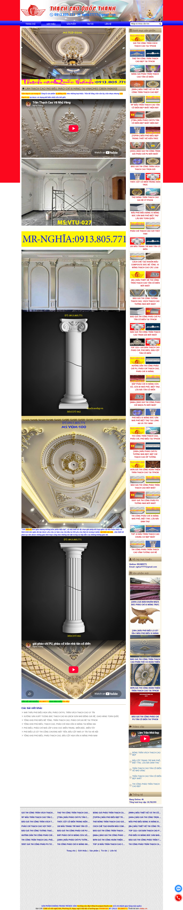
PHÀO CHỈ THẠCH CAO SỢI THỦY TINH (145, 232)
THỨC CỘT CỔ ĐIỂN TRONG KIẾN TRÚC (145, 183)
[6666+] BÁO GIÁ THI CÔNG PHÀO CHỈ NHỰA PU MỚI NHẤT (145, 403)
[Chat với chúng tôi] (178, 888)
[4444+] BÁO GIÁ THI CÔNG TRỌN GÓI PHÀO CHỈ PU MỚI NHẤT (145, 152)
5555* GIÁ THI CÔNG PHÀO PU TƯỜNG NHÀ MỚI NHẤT (145, 501)
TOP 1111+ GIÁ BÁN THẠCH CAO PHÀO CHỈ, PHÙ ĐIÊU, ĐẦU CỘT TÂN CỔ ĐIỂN (145, 350)
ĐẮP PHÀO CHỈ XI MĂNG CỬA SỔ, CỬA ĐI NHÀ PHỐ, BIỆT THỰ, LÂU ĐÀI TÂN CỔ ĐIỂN (145, 387)
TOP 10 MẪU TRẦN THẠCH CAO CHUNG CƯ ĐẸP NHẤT (145, 535)
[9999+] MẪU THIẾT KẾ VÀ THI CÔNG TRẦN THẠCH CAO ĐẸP (145, 90)
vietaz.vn (143, 908)
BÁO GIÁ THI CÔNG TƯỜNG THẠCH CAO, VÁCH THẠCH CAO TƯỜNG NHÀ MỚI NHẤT (145, 301)
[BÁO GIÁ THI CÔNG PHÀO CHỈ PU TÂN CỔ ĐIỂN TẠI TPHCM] (145, 675)
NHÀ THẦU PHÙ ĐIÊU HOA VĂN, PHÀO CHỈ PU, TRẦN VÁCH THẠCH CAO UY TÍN (59, 712)
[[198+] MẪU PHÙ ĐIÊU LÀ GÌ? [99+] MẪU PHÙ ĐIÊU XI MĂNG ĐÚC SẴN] (145, 589)
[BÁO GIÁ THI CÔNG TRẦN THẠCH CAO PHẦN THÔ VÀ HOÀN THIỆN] (145, 617)
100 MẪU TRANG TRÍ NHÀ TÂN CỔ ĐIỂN (145, 247)
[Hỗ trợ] (178, 897)
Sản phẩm (71, 23)
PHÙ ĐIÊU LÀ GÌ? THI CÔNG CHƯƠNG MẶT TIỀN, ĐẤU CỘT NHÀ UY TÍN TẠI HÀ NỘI (61, 732)
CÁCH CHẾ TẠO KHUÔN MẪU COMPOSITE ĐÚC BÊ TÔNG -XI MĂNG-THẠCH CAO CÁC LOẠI (145, 265)
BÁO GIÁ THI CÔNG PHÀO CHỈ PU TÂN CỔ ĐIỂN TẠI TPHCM (145, 318)
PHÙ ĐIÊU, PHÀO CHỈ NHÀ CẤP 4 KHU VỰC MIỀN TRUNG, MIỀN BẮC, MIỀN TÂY (59, 728)
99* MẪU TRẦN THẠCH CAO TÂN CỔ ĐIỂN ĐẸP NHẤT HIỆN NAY (145, 106)
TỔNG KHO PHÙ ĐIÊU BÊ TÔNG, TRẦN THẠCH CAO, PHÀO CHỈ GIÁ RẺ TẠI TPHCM (61, 720)
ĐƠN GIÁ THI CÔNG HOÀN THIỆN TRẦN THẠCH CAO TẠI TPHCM (145, 471)
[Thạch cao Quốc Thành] (33, 10)
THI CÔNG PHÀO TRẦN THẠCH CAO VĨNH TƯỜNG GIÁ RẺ (145, 550)
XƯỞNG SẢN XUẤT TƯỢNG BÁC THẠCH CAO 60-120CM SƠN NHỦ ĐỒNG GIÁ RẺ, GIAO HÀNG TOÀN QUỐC (71, 716)
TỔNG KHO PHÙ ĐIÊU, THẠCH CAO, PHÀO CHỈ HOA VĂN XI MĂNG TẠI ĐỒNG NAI (60, 724)
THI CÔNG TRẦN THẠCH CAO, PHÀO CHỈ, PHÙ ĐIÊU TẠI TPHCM (145, 437)
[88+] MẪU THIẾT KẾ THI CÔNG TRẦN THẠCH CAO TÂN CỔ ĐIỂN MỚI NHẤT (145, 283)
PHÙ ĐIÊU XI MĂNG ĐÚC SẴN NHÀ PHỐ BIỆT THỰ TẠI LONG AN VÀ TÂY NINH (145, 420)
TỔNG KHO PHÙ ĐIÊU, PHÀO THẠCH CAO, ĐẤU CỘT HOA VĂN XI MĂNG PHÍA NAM (60, 736)
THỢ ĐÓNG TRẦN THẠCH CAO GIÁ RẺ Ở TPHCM (145, 198)
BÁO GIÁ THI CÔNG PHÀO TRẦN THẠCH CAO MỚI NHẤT (145, 486)
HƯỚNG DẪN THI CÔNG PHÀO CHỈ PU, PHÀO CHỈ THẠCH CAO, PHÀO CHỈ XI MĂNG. (145, 369)
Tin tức (90, 23)
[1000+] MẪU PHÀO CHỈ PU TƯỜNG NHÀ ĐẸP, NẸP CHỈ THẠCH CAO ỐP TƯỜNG (145, 454)
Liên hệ (108, 23)
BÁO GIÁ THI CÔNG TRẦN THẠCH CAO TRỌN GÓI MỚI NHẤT (145, 333)
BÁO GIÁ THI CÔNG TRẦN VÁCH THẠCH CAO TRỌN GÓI (145, 167)
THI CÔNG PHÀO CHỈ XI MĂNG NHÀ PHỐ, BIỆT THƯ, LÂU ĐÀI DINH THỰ (145, 519)
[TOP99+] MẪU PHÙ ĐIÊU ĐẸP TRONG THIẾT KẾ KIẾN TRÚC (145, 137)
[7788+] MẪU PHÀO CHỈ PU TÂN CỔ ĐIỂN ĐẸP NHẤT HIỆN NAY (145, 121)
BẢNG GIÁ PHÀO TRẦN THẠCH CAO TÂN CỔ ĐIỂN (145, 75)
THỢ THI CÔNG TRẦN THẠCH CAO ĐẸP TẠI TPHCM (145, 60)
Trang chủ (30, 23)
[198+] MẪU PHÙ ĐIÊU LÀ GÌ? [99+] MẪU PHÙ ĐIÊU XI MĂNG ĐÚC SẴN (145, 604)
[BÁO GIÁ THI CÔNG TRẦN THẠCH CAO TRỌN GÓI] (145, 703)
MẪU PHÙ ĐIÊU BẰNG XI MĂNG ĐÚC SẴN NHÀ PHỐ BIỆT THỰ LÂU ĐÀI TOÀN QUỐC (145, 216)
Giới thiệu (51, 23)
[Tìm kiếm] (160, 24)
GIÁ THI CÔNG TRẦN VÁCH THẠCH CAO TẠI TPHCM (145, 44)
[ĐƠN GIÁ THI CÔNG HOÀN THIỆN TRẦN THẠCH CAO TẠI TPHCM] (145, 646)
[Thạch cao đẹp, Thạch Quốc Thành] (73, 56)
